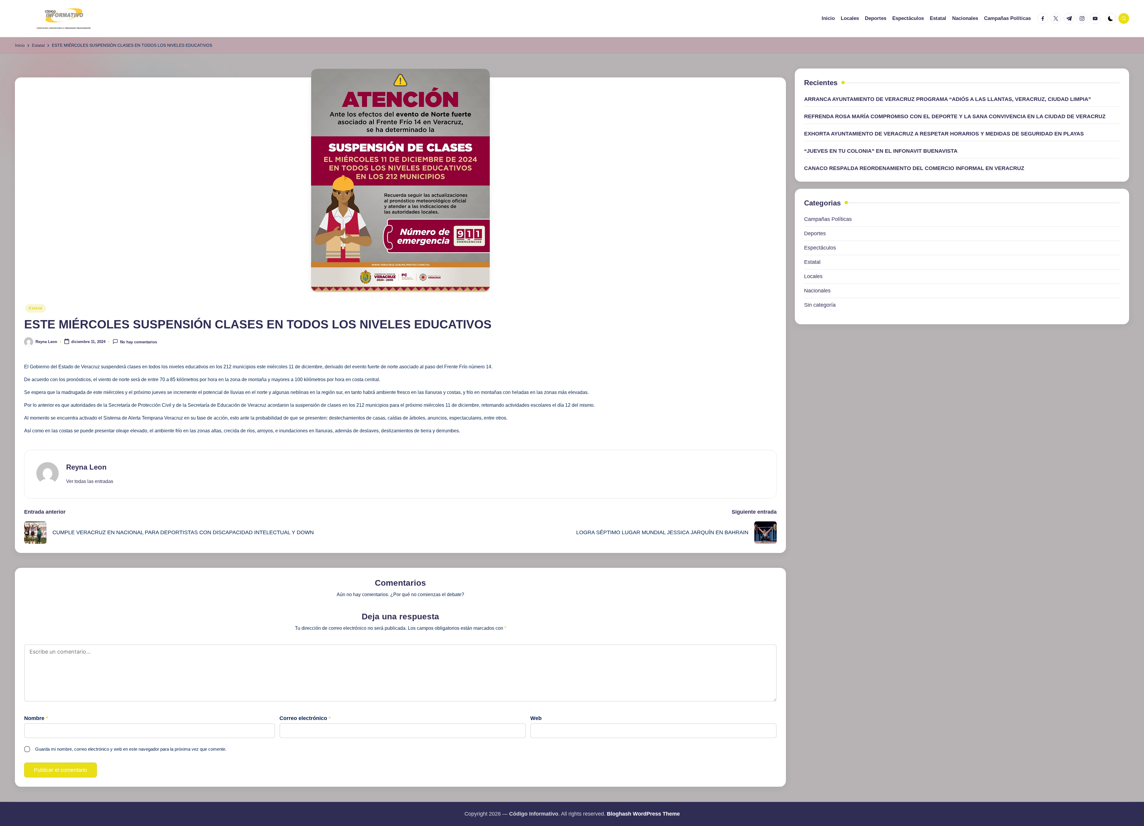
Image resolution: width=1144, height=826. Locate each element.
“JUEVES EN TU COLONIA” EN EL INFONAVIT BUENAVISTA (881, 151)
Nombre (36, 718)
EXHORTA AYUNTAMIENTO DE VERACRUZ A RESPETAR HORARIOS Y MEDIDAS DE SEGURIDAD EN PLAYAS (944, 134)
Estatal (35, 308)
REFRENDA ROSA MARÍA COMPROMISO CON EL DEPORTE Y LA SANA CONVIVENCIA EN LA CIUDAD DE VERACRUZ (955, 116)
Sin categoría (820, 305)
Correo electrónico (305, 718)
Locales (813, 277)
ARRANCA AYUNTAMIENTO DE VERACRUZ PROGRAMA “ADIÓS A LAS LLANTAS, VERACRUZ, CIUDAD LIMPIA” (947, 99)
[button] (89, 481)
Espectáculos (820, 248)
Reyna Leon (86, 467)
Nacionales (817, 291)
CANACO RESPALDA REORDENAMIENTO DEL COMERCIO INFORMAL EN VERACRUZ (914, 168)
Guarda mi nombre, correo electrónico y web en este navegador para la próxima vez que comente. (130, 749)
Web (536, 718)
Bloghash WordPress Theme (643, 814)
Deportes (815, 234)
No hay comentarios (138, 342)
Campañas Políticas (828, 219)
